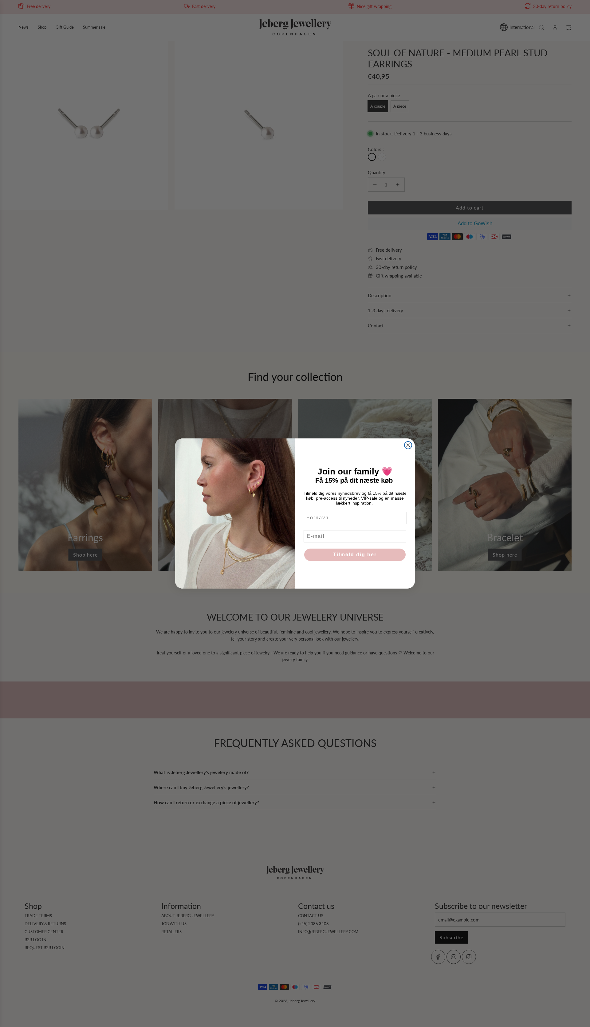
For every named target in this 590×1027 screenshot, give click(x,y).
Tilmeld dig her (355, 554)
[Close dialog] (408, 445)
